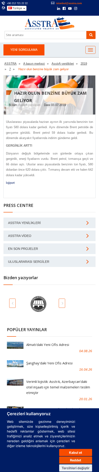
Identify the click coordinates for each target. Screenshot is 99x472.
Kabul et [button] (75, 452)
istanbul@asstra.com (69, 3)
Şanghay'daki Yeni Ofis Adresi (49, 363)
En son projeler (23, 249)
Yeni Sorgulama (24, 49)
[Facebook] (64, 8)
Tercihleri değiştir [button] (76, 468)
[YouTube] (70, 8)
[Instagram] (75, 8)
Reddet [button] (75, 460)
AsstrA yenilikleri (29, 105)
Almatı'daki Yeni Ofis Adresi (47, 344)
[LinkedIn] (58, 8)
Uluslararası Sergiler (28, 261)
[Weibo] (82, 8)
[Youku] (88, 8)
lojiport (10, 183)
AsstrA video (19, 236)
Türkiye (17, 8)
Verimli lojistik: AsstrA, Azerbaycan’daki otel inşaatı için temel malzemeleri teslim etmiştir (58, 387)
